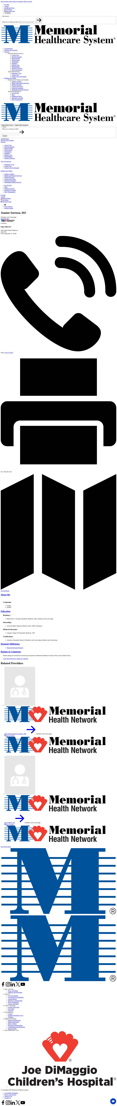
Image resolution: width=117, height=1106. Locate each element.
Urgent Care (8, 166)
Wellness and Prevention (15, 992)
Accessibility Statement (11, 1093)
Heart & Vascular (9, 147)
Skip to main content (7, 1)
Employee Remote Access (15, 1015)
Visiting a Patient (9, 174)
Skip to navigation (18, 1)
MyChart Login (10, 11)
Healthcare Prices (9, 8)
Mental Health (8, 148)
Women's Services (9, 158)
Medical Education (13, 1022)
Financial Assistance (10, 180)
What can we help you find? (10, 22)
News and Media (13, 991)
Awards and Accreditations (16, 997)
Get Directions (5, 591)
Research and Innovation (15, 1025)
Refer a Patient (12, 1024)
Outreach (10, 1010)
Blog (5, 187)
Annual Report (12, 999)
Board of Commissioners (15, 1000)
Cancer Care (8, 145)
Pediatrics (7, 153)
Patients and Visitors (10, 78)
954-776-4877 (9, 352)
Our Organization (13, 996)
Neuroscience (8, 150)
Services (6, 52)
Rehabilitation (8, 156)
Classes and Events (9, 179)
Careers (6, 6)
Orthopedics (7, 152)
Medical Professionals (14, 1020)
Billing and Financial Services (13, 175)
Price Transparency (9, 192)
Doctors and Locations (10, 50)
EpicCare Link (12, 1028)
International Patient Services (12, 182)
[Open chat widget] (113, 1101)
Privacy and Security (10, 1094)
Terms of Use (8, 1096)
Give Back (9, 9)
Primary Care (8, 155)
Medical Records (9, 177)
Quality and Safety (13, 1004)
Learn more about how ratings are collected (15, 658)
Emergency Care (9, 164)
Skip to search (28, 1)
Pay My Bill (7, 185)
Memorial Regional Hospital (15, 648)
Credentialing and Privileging (16, 1027)
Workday (10, 1017)
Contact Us (7, 1098)
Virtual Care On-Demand (11, 168)
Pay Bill (6, 4)
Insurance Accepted (10, 190)
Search (5, 136)
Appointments (8, 48)
